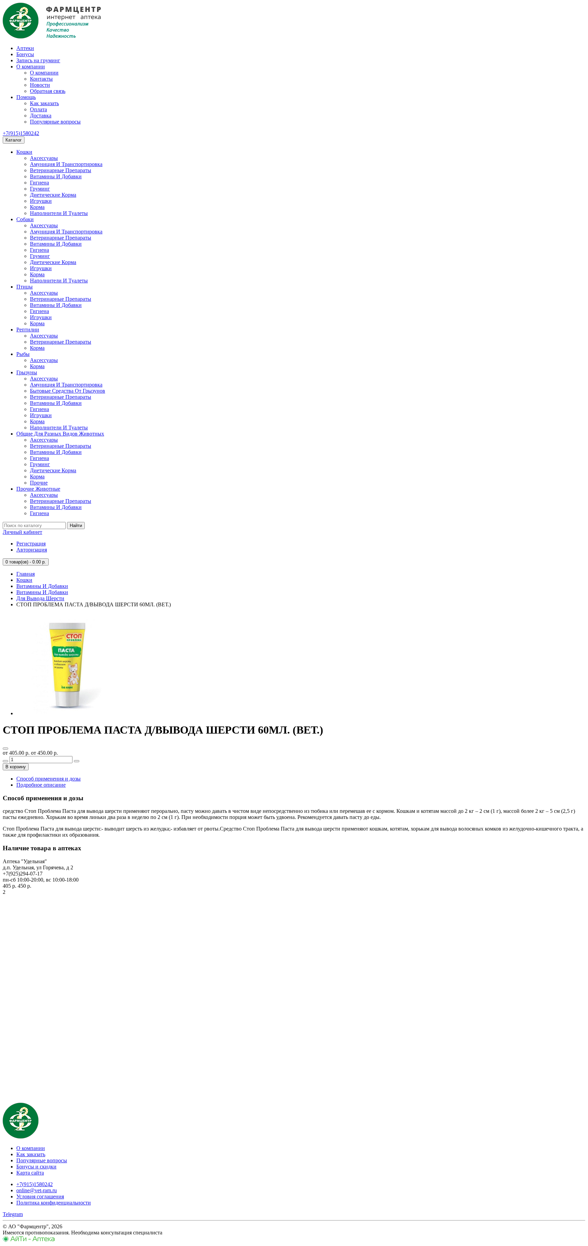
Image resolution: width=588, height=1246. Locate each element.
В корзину (15, 766)
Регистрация (31, 543)
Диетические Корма (53, 195)
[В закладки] (5, 749)
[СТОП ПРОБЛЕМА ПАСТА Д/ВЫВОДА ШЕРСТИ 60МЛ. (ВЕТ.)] (67, 713)
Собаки (25, 219)
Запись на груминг (38, 60)
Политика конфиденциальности (53, 1203)
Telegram (13, 1214)
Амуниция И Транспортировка (66, 164)
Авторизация (31, 550)
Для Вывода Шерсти (40, 598)
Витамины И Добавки (56, 176)
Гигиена (39, 182)
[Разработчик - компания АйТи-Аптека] (29, 1240)
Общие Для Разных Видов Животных (60, 434)
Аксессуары (44, 158)
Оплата (38, 109)
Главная (25, 574)
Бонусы (25, 54)
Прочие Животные (38, 489)
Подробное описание (41, 785)
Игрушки (41, 201)
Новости (40, 85)
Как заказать (44, 103)
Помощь (26, 97)
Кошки (24, 152)
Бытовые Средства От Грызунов (67, 391)
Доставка (40, 115)
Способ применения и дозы (48, 779)
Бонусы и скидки (36, 1166)
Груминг (40, 189)
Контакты (41, 79)
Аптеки (25, 48)
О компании (30, 66)
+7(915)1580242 (21, 133)
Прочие (39, 483)
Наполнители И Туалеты (59, 213)
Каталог (13, 140)
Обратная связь (47, 91)
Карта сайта (30, 1173)
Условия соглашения (40, 1196)
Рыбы (23, 354)
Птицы (24, 287)
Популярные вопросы (55, 122)
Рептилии (27, 329)
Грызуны (26, 372)
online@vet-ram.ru (36, 1190)
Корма (37, 207)
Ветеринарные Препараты (60, 170)
